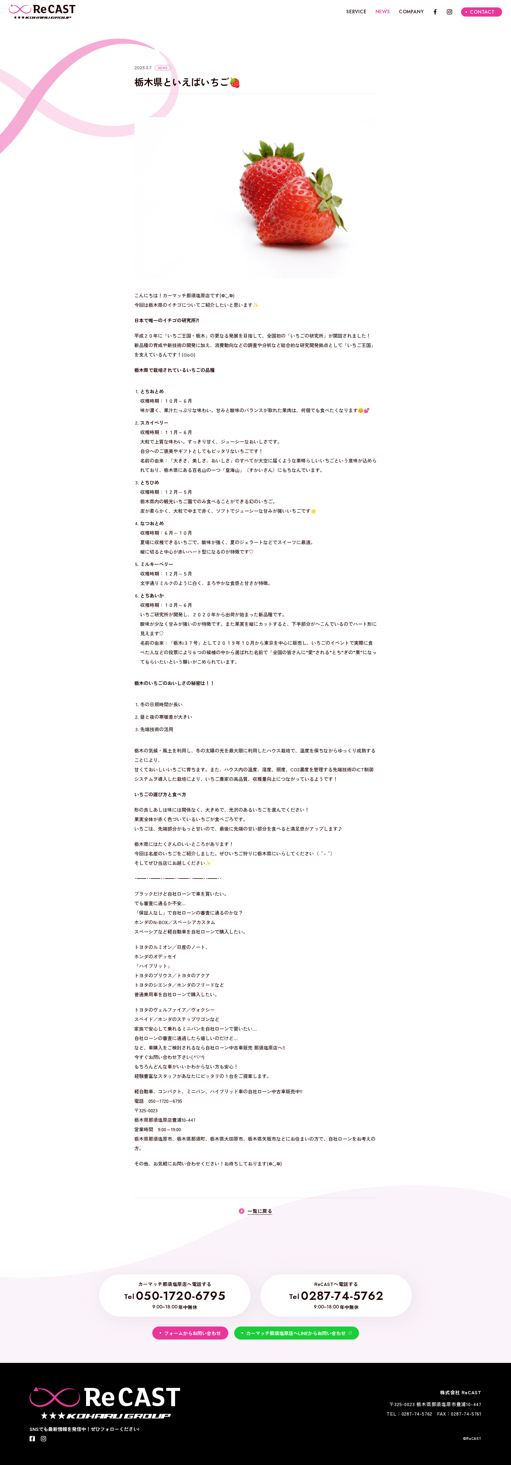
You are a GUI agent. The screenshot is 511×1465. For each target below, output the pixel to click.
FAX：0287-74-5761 (459, 1413)
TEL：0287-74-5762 (409, 1413)
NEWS (383, 11)
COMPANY (411, 11)
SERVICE (356, 11)
